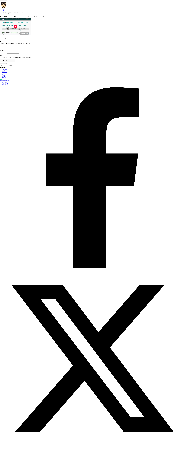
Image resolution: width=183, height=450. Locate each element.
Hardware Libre (4, 72)
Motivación (4, 76)
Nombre (1, 52)
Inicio (3, 9)
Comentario (2, 50)
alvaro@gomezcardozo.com (4, 80)
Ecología (3, 70)
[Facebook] (92, 267)
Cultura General (4, 69)
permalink (16, 38)
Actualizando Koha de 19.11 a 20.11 (6, 39)
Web (1, 55)
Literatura (3, 75)
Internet (3, 73)
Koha (10, 38)
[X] (92, 448)
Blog (3, 10)
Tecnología (4, 77)
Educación (3, 71)
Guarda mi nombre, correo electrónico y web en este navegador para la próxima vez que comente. (16, 57)
